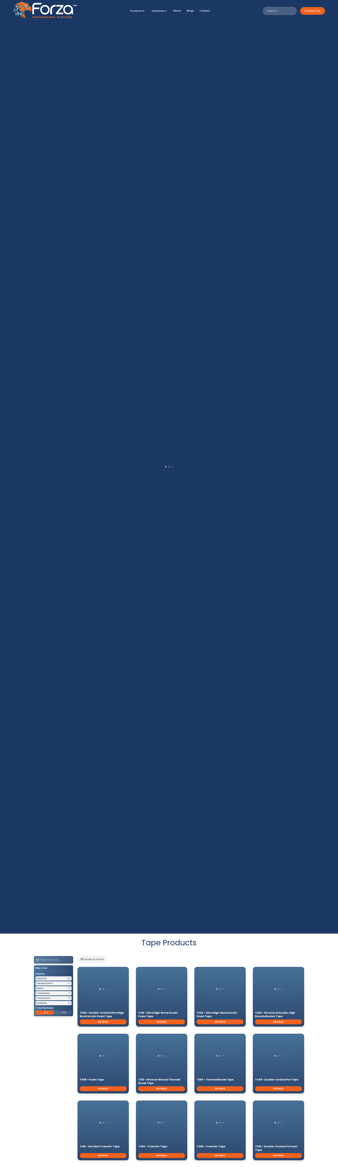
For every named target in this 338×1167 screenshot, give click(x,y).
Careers (204, 10)
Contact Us (312, 11)
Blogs (190, 10)
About (177, 10)
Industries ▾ (159, 11)
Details (103, 1021)
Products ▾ (137, 11)
